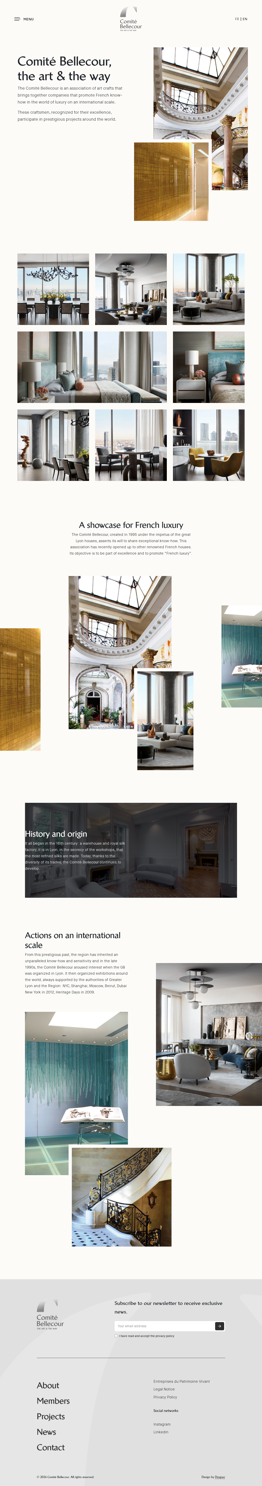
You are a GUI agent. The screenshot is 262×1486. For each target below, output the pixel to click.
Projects (51, 1416)
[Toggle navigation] (17, 19)
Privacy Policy (165, 1397)
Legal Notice (164, 1389)
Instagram (162, 1424)
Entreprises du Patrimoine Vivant (182, 1381)
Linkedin (161, 1432)
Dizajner (220, 1477)
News (46, 1432)
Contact (51, 1447)
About (48, 1385)
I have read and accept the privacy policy (146, 1336)
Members (53, 1401)
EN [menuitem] (245, 19)
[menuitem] (237, 19)
